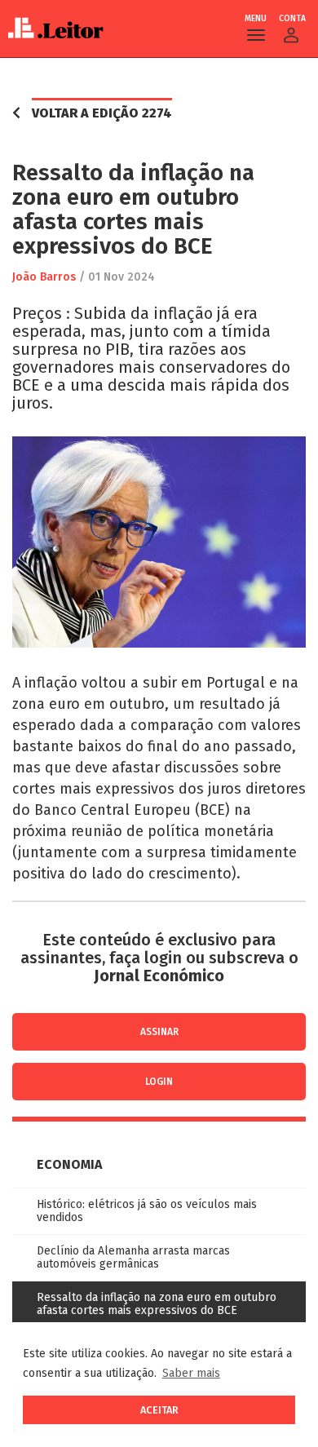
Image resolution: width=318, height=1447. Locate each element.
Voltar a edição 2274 (102, 113)
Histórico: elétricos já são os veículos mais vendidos (147, 1210)
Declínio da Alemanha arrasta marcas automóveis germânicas (133, 1257)
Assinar (159, 1032)
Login (159, 1081)
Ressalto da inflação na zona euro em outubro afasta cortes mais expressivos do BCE (156, 1303)
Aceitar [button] (159, 1410)
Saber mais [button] (191, 1373)
